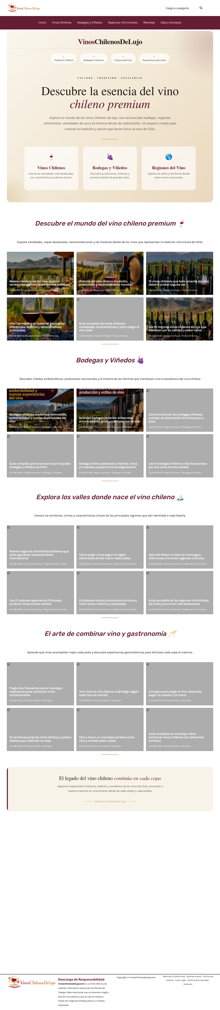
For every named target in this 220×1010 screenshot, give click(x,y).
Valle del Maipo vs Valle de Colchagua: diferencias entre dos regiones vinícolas (176, 556)
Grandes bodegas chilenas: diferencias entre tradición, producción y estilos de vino (109, 419)
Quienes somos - (195, 976)
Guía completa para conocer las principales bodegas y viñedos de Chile (39, 465)
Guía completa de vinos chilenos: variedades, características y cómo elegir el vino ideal (109, 327)
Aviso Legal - (181, 980)
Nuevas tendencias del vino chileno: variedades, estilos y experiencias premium (39, 283)
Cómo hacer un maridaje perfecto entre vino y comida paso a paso (106, 739)
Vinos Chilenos (50, 290)
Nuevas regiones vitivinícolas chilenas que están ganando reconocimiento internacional (39, 554)
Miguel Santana (32, 427)
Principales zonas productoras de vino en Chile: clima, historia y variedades (108, 602)
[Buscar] (201, 7)
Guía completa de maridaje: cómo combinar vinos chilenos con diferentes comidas (176, 737)
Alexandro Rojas (32, 290)
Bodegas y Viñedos (52, 427)
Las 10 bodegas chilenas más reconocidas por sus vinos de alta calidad (178, 465)
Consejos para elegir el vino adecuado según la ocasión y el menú (175, 693)
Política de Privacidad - (199, 980)
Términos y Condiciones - (175, 976)
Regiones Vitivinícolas (55, 563)
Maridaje (47, 700)
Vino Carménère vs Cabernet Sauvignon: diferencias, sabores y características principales (37, 327)
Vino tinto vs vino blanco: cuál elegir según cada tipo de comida (109, 693)
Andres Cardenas (33, 563)
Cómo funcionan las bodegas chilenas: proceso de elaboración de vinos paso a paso (176, 418)
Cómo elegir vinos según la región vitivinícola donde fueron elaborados (105, 556)
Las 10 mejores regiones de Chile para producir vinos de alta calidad (35, 602)
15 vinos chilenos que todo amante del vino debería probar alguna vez (179, 283)
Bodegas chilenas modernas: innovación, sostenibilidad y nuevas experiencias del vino (38, 418)
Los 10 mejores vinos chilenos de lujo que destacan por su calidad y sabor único (177, 328)
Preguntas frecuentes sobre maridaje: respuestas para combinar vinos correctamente (35, 691)
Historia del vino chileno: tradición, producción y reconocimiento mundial (106, 283)
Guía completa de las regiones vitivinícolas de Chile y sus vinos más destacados (179, 602)
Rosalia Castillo (32, 700)
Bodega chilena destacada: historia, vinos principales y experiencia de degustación (108, 465)
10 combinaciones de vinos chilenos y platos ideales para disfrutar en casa (40, 739)
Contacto (188, 984)
